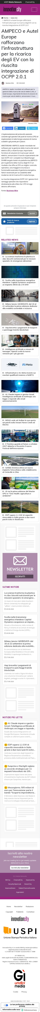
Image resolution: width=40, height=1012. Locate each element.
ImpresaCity (30, 880)
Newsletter (18, 906)
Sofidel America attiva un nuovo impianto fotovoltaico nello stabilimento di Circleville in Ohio (19, 470)
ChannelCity (30, 2)
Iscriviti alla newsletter (20, 868)
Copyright (9, 912)
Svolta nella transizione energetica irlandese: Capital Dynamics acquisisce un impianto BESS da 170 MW (18, 282)
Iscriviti (32, 213)
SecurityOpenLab (14, 884)
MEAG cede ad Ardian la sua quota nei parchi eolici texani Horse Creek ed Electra (19, 422)
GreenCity (28, 884)
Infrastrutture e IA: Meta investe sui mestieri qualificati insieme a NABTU (19, 374)
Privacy (24, 992)
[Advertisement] (20, 843)
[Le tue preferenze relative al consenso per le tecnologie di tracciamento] (29, 1010)
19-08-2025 (21, 83)
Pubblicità (19, 912)
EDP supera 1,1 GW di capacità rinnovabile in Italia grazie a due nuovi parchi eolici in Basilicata (18, 517)
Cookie (15, 992)
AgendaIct (20, 892)
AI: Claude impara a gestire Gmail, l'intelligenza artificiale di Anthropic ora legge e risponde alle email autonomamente (19, 397)
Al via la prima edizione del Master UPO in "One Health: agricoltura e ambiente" (18, 493)
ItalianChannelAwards (27, 888)
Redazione (30, 906)
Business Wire (9, 83)
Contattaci (30, 912)
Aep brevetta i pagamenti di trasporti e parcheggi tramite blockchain (19, 328)
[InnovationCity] (12, 9)
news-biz (14, 18)
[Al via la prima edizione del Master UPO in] (19, 483)
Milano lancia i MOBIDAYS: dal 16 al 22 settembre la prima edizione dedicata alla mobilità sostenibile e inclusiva (19, 306)
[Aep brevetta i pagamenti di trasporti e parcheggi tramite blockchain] (19, 319)
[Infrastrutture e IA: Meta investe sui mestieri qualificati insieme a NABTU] (19, 364)
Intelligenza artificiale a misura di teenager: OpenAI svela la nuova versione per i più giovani (18, 351)
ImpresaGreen (10, 888)
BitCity (7, 880)
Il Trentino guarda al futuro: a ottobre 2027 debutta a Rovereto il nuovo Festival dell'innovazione (19, 446)
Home (5, 18)
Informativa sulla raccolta (13, 1009)
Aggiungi (32, 221)
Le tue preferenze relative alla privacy (22, 1005)
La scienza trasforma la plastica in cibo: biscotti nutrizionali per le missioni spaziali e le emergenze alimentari (18, 258)
